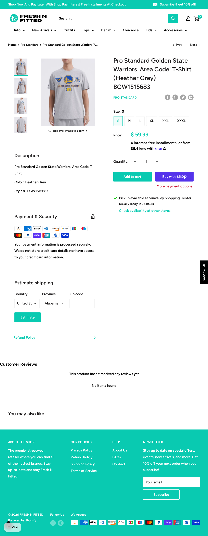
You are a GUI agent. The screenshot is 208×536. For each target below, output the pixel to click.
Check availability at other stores (144, 211)
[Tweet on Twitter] (183, 97)
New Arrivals (42, 30)
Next (193, 45)
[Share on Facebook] (167, 97)
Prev (179, 45)
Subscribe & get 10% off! (178, 4)
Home (12, 45)
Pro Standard (30, 45)
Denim (106, 30)
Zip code (76, 294)
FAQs (116, 457)
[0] (196, 18)
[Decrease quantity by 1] (135, 161)
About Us (119, 450)
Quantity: (120, 161)
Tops (86, 30)
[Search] (173, 18)
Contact (118, 464)
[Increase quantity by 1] (157, 161)
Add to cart (132, 177)
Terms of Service (84, 471)
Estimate (28, 317)
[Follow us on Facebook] (53, 523)
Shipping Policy (83, 464)
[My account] (188, 18)
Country (20, 294)
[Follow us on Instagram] (61, 523)
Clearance (131, 30)
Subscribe (161, 495)
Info (17, 30)
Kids (149, 30)
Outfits (69, 30)
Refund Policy (24, 337)
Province (49, 294)
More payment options (174, 186)
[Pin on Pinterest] (175, 97)
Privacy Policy (81, 450)
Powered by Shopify (22, 520)
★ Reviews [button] (204, 272)
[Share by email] (191, 97)
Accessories (173, 30)
